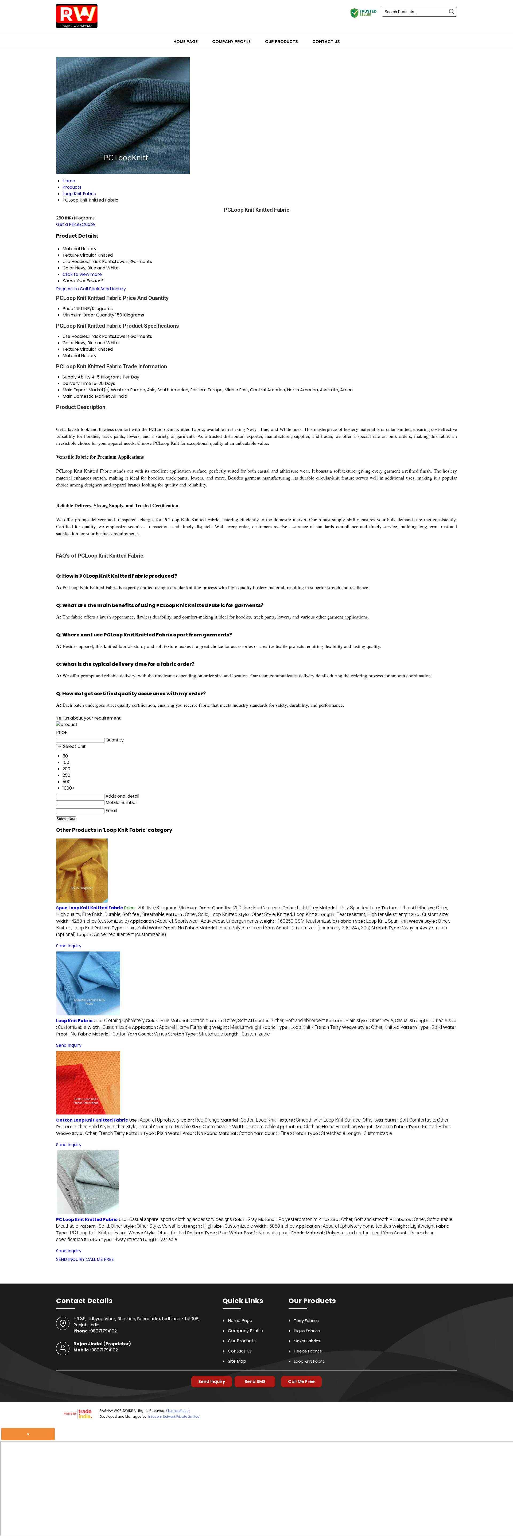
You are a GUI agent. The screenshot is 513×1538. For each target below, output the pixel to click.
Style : (276, 914)
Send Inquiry (113, 289)
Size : (429, 914)
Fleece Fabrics (308, 1351)
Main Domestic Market (86, 396)
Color (68, 343)
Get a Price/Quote (75, 224)
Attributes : (286, 1021)
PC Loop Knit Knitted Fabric (87, 1219)
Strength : (362, 914)
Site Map (237, 1361)
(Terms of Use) (178, 1410)
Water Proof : (166, 928)
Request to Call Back (77, 289)
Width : (92, 921)
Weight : (298, 921)
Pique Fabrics (307, 1331)
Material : (349, 908)
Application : (194, 921)
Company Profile (231, 41)
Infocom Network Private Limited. (174, 1416)
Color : (300, 908)
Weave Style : (370, 1027)
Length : (121, 935)
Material (71, 356)
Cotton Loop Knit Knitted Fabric (92, 1120)
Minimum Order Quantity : (209, 908)
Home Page (185, 41)
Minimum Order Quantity (88, 315)
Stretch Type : (195, 1034)
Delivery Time (77, 383)
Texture (71, 349)
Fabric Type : (373, 921)
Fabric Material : (224, 928)
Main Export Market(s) (86, 390)
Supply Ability (77, 377)
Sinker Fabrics (307, 1341)
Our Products (281, 41)
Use (66, 336)
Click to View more (82, 274)
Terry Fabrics (306, 1320)
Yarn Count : (317, 928)
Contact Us (326, 41)
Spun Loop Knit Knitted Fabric (89, 908)
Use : (261, 908)
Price (68, 309)
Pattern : (201, 914)
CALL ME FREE (100, 1259)
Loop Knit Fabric (74, 1021)
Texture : (396, 908)
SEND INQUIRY (70, 1259)
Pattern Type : (121, 928)
